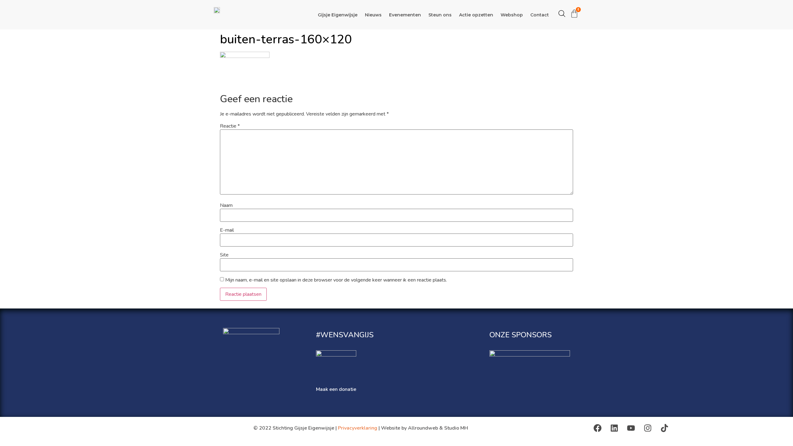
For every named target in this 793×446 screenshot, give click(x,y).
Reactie (230, 126)
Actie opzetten (476, 15)
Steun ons (440, 15)
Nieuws (373, 15)
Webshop (512, 15)
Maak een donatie (336, 389)
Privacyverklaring (357, 428)
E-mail (227, 230)
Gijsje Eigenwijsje (337, 15)
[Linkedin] (614, 428)
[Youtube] (631, 428)
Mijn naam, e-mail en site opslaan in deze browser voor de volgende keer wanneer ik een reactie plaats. (336, 280)
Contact (539, 15)
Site (224, 254)
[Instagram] (648, 428)
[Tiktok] (664, 428)
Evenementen (405, 15)
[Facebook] (597, 428)
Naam (226, 205)
